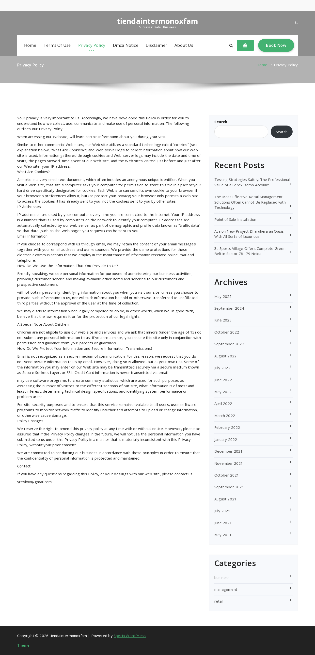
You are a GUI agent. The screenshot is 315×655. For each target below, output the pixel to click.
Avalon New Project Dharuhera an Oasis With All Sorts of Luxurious (249, 234)
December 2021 (228, 451)
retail (218, 601)
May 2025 (223, 296)
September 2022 (229, 343)
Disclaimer (156, 45)
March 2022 (224, 415)
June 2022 (223, 379)
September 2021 (229, 486)
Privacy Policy (92, 45)
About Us (183, 45)
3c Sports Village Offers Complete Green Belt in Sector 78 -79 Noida (249, 251)
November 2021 (228, 463)
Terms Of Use (57, 45)
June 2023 (223, 320)
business (222, 577)
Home (30, 45)
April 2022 (223, 403)
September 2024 (229, 308)
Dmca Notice (125, 45)
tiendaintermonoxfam (157, 21)
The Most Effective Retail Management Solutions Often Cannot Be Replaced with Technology (250, 202)
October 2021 (226, 475)
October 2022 (226, 332)
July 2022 (222, 367)
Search (220, 121)
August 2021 (225, 498)
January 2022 (225, 439)
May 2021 (223, 534)
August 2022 (225, 355)
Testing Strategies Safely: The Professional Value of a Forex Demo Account (252, 182)
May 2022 (223, 391)
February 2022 (227, 427)
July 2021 (222, 510)
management (225, 589)
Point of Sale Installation (235, 219)
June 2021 (223, 522)
